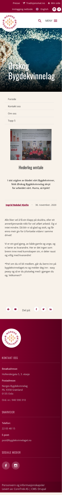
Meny (48, 20)
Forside (12, 99)
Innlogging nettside (22, 9)
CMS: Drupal (38, 489)
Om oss (12, 113)
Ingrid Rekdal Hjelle (17, 204)
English (44, 9)
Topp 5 (12, 120)
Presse (16, 3)
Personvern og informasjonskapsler (23, 485)
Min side (55, 3)
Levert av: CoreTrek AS (15, 489)
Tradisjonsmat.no (35, 3)
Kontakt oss (14, 106)
